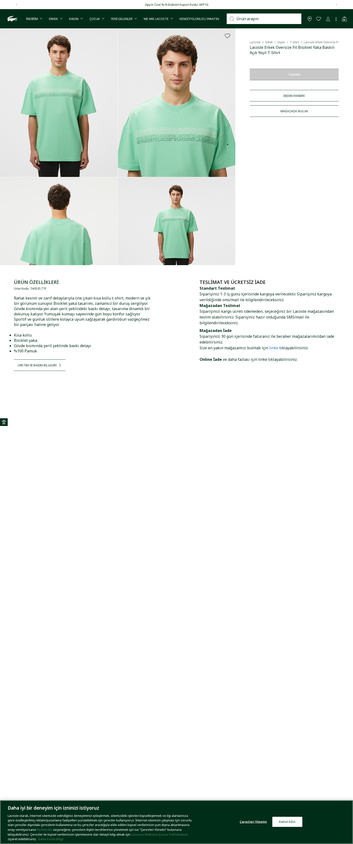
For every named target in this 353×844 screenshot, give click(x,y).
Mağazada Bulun (294, 111)
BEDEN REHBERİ (294, 96)
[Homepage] (12, 19)
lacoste (255, 42)
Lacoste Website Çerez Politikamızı (159, 834)
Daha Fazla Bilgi (50, 839)
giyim (281, 42)
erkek (269, 42)
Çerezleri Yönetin (253, 821)
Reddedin (44, 829)
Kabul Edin (287, 821)
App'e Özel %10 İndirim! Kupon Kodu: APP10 (176, 4)
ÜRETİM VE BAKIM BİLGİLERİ (37, 365)
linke (273, 347)
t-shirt (294, 42)
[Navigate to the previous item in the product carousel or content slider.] (16, 4)
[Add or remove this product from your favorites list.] (228, 36)
